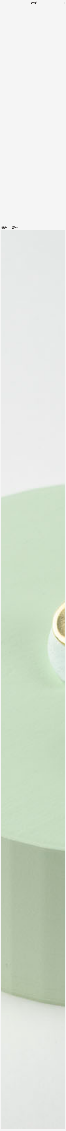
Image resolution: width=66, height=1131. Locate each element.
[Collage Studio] (33, 2)
